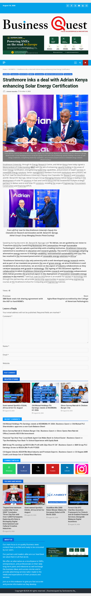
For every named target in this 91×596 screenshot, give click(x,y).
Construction (8, 186)
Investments (50, 397)
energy (16, 253)
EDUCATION (23, 74)
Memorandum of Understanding (16, 167)
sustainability (67, 253)
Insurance (37, 392)
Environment (39, 74)
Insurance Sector (39, 397)
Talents (13, 397)
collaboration (9, 271)
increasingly (74, 251)
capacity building (64, 167)
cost (80, 253)
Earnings (44, 387)
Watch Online (85, 62)
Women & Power (10, 400)
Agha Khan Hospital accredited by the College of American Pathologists (67, 299)
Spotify (7, 397)
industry (62, 266)
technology (39, 268)
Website (6, 363)
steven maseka (11, 91)
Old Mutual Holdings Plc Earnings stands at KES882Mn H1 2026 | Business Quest (36, 424)
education (32, 251)
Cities (76, 390)
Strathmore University (12, 164)
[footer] (45, 45)
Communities (52, 245)
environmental (54, 253)
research (45, 251)
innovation (15, 268)
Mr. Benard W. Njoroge (35, 243)
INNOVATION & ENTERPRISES (53, 74)
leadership (41, 170)
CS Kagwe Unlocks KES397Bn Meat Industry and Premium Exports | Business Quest (37, 452)
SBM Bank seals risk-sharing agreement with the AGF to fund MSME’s (23, 299)
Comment (7, 316)
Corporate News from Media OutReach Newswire (20, 502)
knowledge (69, 271)
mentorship (39, 279)
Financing (22, 186)
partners (6, 183)
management (38, 172)
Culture (82, 390)
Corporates (14, 74)
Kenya (65, 164)
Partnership (68, 74)
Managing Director (53, 178)
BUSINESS (6, 74)
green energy (55, 263)
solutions (22, 172)
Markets (36, 400)
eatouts (75, 392)
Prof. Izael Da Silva (37, 276)
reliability (42, 253)
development (8, 180)
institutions (66, 172)
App (64, 390)
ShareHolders (45, 400)
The (59, 251)
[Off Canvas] (4, 63)
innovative (65, 274)
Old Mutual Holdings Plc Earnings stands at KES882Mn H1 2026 (44, 407)
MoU (33, 167)
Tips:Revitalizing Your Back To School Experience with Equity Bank (30, 440)
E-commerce (67, 392)
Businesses (37, 245)
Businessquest (53, 591)
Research (42, 164)
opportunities (50, 279)
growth (28, 268)
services (80, 170)
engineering (79, 279)
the (41, 167)
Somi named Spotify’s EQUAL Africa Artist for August (15, 406)
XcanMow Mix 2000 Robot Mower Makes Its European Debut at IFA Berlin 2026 (56, 495)
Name (6, 346)
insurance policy (39, 395)
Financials (52, 387)
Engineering (68, 183)
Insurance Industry (48, 392)
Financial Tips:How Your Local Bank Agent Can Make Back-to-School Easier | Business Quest (41, 438)
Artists (7, 392)
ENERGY (31, 74)
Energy (35, 164)
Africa (50, 180)
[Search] (80, 63)
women (68, 276)
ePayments (66, 395)
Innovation (80, 175)
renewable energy (10, 172)
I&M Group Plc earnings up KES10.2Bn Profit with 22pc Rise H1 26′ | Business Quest (37, 445)
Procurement (79, 183)
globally (52, 251)
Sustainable (72, 245)
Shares (53, 400)
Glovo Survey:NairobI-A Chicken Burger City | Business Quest (28, 431)
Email (6, 355)
